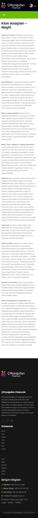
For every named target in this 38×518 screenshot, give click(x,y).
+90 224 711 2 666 (14, 485)
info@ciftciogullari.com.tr (14, 496)
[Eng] (31, 5)
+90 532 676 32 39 (15, 488)
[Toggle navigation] (4, 14)
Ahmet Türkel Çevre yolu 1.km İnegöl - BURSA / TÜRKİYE (14, 501)
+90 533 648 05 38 (14, 492)
